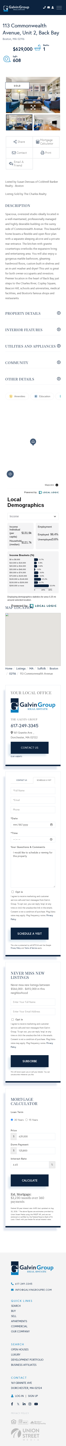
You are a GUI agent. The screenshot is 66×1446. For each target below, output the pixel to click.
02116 (12, 673)
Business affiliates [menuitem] (23, 1364)
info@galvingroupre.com (33, 1289)
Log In (19, 1396)
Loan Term (17, 1112)
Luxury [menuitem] (15, 1354)
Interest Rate (19, 1158)
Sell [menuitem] (13, 1316)
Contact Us (30, 747)
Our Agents (16, 757)
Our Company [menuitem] (20, 1331)
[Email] (49, 7)
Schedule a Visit (44, 780)
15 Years (33, 1119)
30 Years (19, 1119)
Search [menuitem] (16, 1305)
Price (14, 1130)
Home (8, 668)
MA (31, 668)
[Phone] (45, 7)
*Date (14, 818)
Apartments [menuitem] (19, 1321)
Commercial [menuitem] (19, 1326)
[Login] (53, 7)
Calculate (29, 1180)
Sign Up (33, 1396)
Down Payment (20, 1144)
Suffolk (41, 668)
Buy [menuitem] (13, 1311)
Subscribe (30, 1061)
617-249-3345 (24, 725)
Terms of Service (31, 948)
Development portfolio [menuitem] (27, 1359)
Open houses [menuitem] (20, 1349)
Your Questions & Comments (28, 847)
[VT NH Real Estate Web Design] (36, 1434)
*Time (14, 833)
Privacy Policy (16, 948)
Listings (21, 668)
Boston (54, 668)
